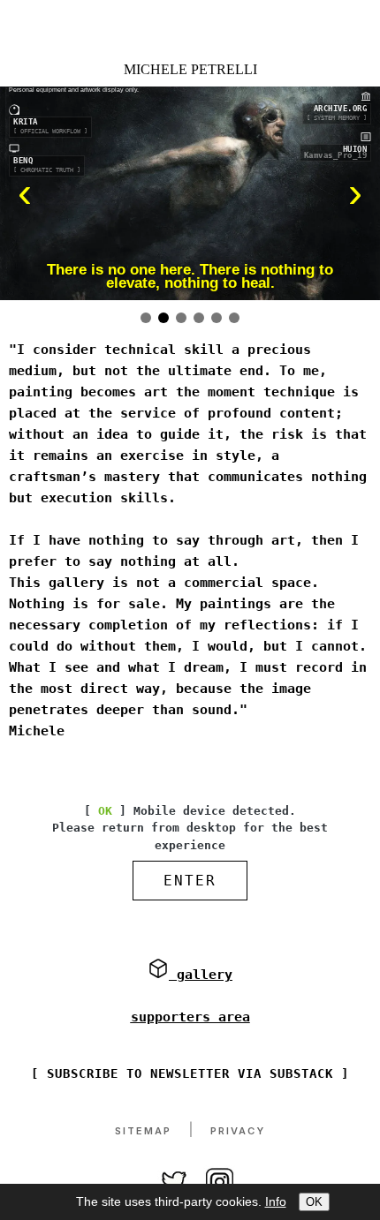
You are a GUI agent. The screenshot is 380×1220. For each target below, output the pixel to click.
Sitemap (143, 1131)
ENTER (190, 880)
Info (275, 1201)
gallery (200, 975)
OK (314, 1202)
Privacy (237, 1131)
